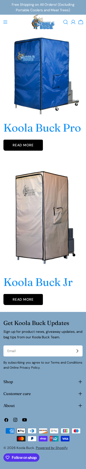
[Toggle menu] (5, 22)
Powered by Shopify (52, 448)
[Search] (65, 22)
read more (23, 145)
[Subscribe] (77, 351)
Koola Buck (25, 448)
